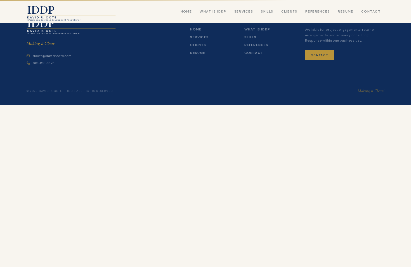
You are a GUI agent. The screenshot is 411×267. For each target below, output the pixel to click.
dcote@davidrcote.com (52, 56)
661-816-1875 (44, 63)
